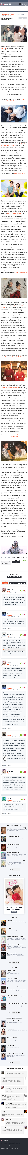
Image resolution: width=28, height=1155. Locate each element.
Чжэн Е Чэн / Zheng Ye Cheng (14, 1020)
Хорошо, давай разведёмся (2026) (15, 936)
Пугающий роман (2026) (13, 836)
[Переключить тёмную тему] (20, 4)
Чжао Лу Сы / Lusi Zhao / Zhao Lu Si (10, 387)
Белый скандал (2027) (12, 978)
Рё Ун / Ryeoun (10, 1045)
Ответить (5, 628)
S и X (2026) (9, 928)
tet (8, 734)
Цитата (10, 628)
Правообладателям (14, 1146)
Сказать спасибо (16, 562)
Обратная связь (14, 1148)
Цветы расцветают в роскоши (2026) (16, 828)
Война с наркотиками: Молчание (15, 944)
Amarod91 (10, 634)
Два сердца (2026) (11, 953)
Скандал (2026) (11, 970)
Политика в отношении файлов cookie (10, 1143)
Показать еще (16, 870)
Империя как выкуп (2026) (13, 844)
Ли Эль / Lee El (10, 1029)
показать (5, 563)
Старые (12, 583)
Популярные (21, 583)
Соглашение (4, 1146)
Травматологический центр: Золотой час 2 (16, 987)
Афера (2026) (10, 920)
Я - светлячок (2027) (12, 995)
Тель (8, 613)
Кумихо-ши (19, 557)
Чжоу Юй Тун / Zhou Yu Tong (14, 213)
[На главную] (4, 4)
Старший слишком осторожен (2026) (16, 860)
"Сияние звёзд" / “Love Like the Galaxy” (14, 356)
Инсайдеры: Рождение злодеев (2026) (17, 1003)
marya (9, 798)
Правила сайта (4, 1148)
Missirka (9, 662)
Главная (6, 1140)
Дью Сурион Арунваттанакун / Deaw (16, 1053)
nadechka (10, 771)
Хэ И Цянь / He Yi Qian (12, 1037)
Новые (5, 583)
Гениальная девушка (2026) (14, 852)
